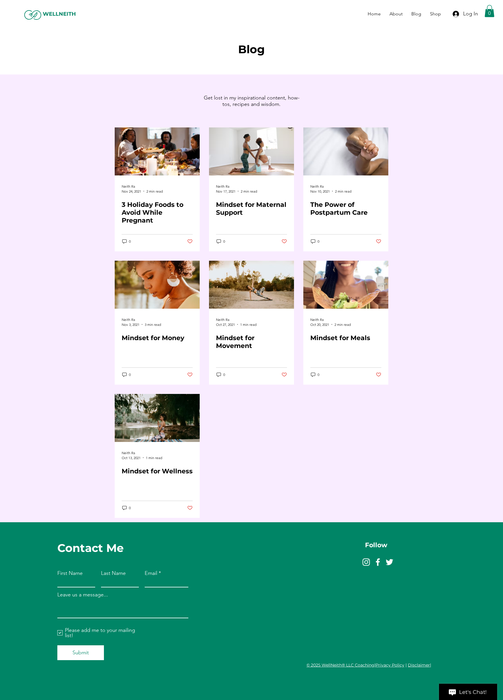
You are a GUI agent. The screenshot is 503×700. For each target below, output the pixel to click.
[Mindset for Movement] (251, 285)
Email (151, 573)
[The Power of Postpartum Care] (345, 151)
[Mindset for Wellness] (157, 418)
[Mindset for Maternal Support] (251, 151)
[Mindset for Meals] (345, 285)
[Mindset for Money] (157, 285)
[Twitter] (389, 562)
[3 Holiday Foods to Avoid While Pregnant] (157, 151)
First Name (70, 573)
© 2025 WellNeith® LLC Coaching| (341, 665)
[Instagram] (366, 562)
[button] (489, 11)
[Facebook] (378, 562)
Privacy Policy (390, 665)
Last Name (113, 573)
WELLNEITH (59, 14)
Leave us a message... (82, 594)
